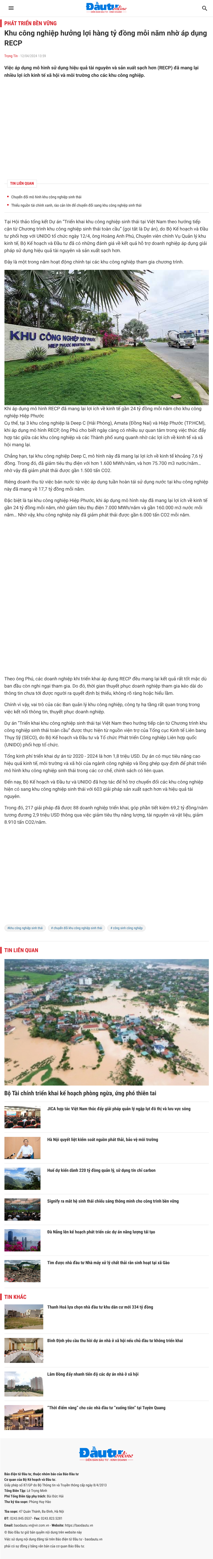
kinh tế (11, 243)
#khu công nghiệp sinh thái (25, 928)
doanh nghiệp (166, 243)
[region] (106, 129)
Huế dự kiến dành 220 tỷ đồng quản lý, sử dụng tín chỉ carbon (101, 1170)
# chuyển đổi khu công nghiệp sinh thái (76, 928)
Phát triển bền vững (30, 23)
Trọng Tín (11, 56)
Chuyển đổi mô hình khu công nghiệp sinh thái (46, 197)
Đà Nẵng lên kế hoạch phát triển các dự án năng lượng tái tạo (101, 1231)
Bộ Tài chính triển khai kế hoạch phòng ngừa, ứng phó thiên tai (80, 1093)
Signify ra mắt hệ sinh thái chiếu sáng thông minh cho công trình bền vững (113, 1201)
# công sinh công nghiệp (126, 928)
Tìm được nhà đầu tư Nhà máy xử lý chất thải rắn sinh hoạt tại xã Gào (108, 1262)
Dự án (55, 222)
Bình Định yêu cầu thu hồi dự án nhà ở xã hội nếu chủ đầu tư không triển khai (115, 1340)
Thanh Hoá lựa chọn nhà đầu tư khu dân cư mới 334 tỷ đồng (100, 1307)
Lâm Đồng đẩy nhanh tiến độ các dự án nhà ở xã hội (93, 1374)
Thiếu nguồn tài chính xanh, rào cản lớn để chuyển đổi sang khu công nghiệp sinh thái (76, 205)
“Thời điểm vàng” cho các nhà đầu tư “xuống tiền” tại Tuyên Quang (106, 1407)
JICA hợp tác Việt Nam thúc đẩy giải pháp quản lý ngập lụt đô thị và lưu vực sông (119, 1108)
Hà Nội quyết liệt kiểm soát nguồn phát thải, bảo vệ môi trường (102, 1139)
